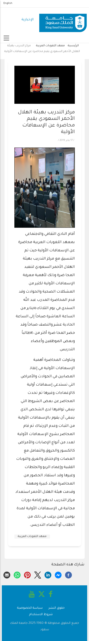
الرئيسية (73, 45)
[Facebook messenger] (58, 574)
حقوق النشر (57, 608)
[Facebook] (68, 574)
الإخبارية (27, 20)
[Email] (6, 574)
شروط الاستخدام (41, 614)
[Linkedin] (47, 574)
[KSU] (63, 20)
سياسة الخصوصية (30, 608)
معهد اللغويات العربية (50, 45)
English (7, 3)
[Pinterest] (27, 574)
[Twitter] (37, 574)
